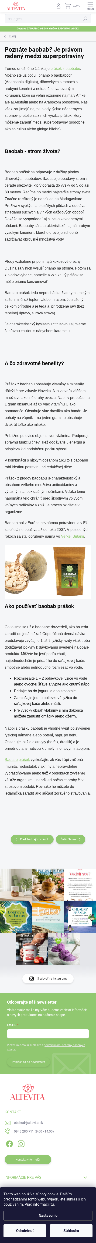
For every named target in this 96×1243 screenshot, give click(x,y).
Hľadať (85, 18)
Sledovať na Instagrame (52, 978)
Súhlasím (71, 1231)
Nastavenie (48, 1215)
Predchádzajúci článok (34, 839)
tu (52, 1204)
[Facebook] (9, 1143)
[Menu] (90, 6)
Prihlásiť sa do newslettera (28, 1062)
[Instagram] (20, 1143)
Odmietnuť (25, 1231)
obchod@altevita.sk (28, 1123)
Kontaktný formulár (28, 1159)
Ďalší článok (68, 839)
